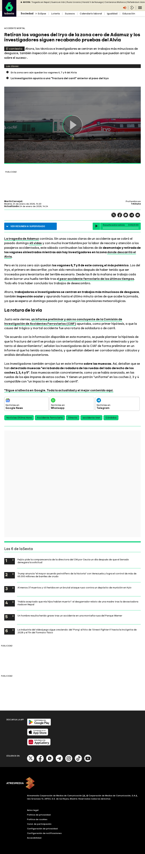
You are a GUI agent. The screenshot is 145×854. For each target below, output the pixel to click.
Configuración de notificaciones (44, 833)
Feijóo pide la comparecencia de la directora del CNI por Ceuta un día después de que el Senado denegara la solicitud (73, 561)
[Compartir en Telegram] (132, 216)
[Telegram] (59, 761)
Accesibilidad (34, 838)
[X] (114, 216)
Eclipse (42, 13)
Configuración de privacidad (42, 828)
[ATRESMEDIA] (72, 783)
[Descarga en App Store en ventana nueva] (37, 734)
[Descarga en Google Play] (39, 724)
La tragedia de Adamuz (21, 238)
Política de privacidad (39, 815)
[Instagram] (68, 761)
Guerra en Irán (58, 2)
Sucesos (70, 13)
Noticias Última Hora (19, 417)
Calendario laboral (91, 13)
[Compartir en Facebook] (120, 216)
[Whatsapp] (49, 761)
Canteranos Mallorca (115, 2)
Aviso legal (33, 810)
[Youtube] (88, 761)
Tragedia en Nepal (40, 2)
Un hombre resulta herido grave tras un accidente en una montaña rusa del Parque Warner (70, 615)
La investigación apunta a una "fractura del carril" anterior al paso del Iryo (60, 78)
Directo (72, 417)
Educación (128, 13)
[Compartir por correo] (138, 216)
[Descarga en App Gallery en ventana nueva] (39, 744)
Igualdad (112, 13)
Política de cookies (37, 819)
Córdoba (111, 417)
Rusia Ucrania (74, 2)
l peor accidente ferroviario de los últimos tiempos (96, 279)
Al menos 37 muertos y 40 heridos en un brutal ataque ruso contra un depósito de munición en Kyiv (74, 587)
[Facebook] (40, 761)
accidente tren (91, 417)
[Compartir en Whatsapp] (126, 216)
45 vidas (35, 243)
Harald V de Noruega (92, 2)
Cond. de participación (39, 824)
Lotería (55, 13)
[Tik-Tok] (78, 761)
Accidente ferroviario (50, 417)
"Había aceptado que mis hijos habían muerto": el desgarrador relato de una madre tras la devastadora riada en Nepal (78, 603)
